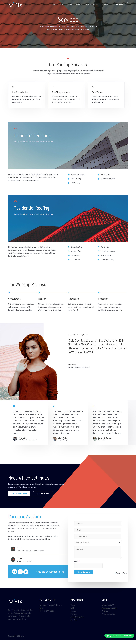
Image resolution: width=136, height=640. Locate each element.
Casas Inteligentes (91, 4)
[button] (19, 493)
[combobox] (97, 542)
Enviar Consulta (84, 572)
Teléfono (19, 558)
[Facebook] (14, 571)
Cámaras (70, 4)
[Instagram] (20, 571)
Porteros (79, 4)
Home (55, 4)
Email (76, 562)
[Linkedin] (25, 571)
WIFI (61, 4)
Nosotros (104, 4)
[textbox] (85, 543)
